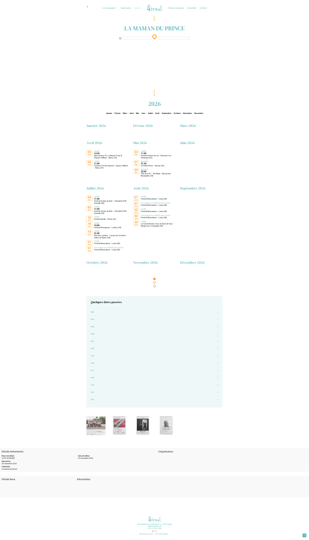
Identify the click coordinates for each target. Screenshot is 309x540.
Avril (131, 113)
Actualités (191, 8)
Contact (203, 8)
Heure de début (8, 456)
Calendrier (6, 467)
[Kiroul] (154, 8)
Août (157, 113)
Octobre (177, 113)
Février (118, 113)
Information (83, 479)
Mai (137, 113)
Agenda (137, 8)
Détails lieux (8, 479)
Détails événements (13, 451)
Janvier (109, 113)
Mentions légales (146, 534)
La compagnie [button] (108, 8)
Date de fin (6, 461)
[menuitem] (89, 6)
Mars (125, 113)
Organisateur (165, 451)
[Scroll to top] (304, 535)
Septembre (166, 113)
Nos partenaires (161, 534)
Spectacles (126, 8)
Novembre (187, 113)
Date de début (84, 456)
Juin (143, 113)
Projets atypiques (176, 8)
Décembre (198, 113)
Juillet (150, 113)
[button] (89, 6)
